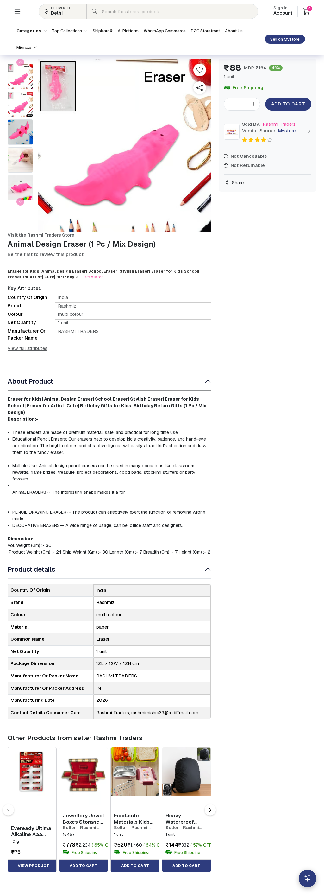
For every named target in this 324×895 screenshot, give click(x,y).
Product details (31, 569)
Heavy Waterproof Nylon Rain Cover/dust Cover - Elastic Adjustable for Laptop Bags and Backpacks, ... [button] (185, 819)
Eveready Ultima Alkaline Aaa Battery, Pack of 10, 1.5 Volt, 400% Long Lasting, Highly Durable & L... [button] (31, 831)
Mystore (287, 131)
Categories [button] (29, 31)
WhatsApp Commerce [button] (165, 31)
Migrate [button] (24, 47)
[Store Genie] (307, 878)
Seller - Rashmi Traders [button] (79, 827)
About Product (30, 381)
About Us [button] (234, 31)
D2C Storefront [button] (205, 31)
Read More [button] (93, 277)
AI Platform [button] (128, 31)
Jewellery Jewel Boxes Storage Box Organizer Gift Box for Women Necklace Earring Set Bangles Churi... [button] (83, 819)
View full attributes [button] (27, 348)
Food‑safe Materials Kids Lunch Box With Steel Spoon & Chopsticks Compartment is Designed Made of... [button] (133, 819)
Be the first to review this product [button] (46, 254)
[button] (17, 11)
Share (237, 183)
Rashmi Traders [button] (269, 124)
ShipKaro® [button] (103, 31)
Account (282, 11)
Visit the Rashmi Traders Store (41, 235)
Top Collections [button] (67, 31)
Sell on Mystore (285, 39)
